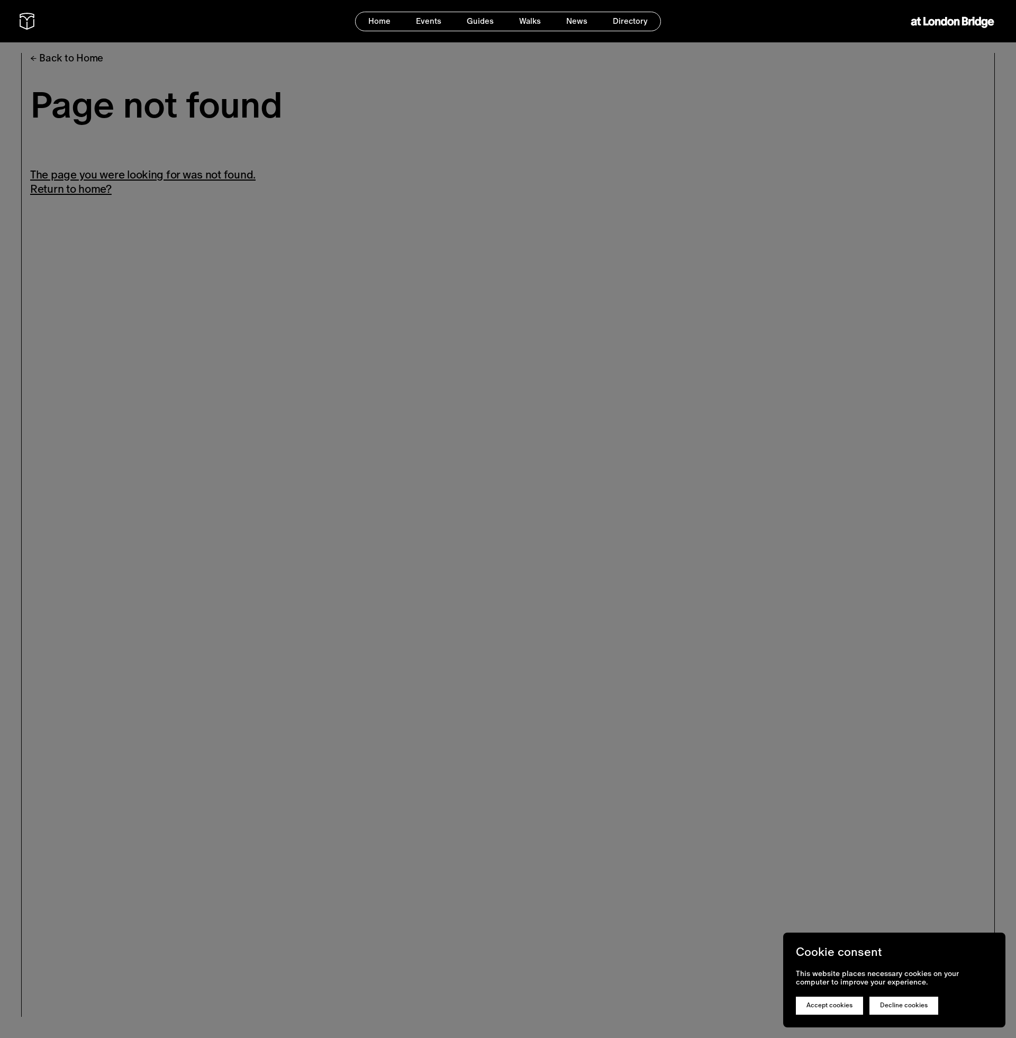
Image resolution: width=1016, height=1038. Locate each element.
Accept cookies (829, 1005)
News (576, 20)
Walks (530, 20)
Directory (630, 20)
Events (428, 20)
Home (379, 20)
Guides (480, 20)
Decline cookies (904, 1005)
